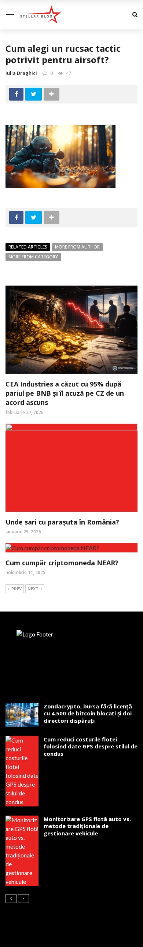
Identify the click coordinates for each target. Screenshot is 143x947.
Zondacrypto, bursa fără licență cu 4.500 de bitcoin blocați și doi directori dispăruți (88, 713)
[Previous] (11, 898)
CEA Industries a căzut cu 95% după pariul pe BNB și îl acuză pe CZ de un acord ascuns (65, 393)
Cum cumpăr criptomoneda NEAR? (62, 562)
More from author (77, 247)
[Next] (23, 898)
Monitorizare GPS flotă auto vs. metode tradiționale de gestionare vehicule (87, 826)
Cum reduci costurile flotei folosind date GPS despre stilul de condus (91, 746)
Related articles (27, 247)
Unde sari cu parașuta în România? (62, 522)
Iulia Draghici (21, 73)
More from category (33, 257)
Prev (16, 588)
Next (32, 588)
